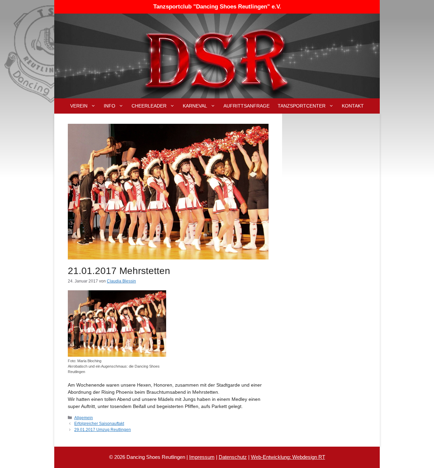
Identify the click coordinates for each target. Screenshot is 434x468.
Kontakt (353, 106)
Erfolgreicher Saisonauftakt (99, 423)
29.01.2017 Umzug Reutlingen (102, 429)
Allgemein (83, 417)
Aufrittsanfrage (246, 106)
